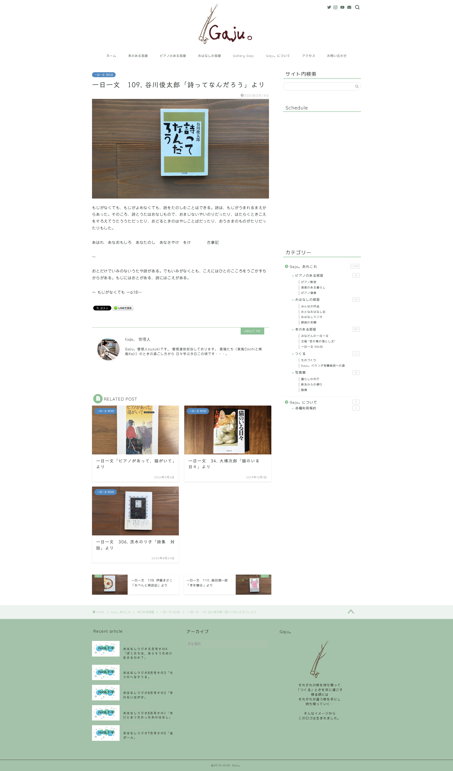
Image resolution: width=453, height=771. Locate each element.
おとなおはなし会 (313, 312)
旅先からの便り (312, 384)
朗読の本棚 (308, 322)
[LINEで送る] (123, 308)
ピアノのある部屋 (173, 56)
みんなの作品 (310, 306)
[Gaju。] (227, 48)
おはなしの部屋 (209, 56)
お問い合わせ (337, 56)
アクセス (308, 56)
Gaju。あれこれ (324, 266)
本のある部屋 (138, 56)
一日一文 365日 (103, 74)
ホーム (111, 56)
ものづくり (308, 360)
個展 (304, 390)
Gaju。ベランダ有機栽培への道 (323, 366)
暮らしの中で (310, 379)
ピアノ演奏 (308, 293)
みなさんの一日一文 (315, 336)
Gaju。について (278, 56)
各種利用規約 (326, 408)
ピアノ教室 (308, 282)
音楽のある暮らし (313, 287)
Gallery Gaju (243, 56)
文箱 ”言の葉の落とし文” (318, 341)
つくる (326, 353)
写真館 (326, 372)
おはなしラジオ (312, 317)
